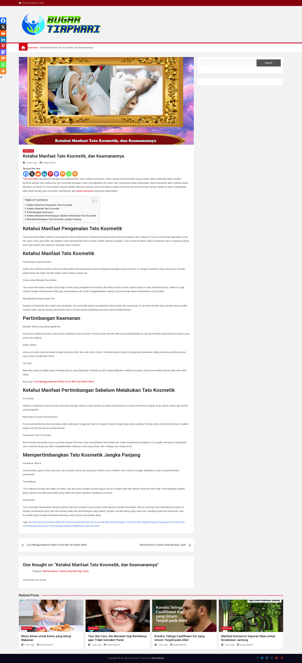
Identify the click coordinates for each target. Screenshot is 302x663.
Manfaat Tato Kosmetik (92, 522)
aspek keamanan (85, 191)
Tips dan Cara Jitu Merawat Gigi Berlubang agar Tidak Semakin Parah (117, 638)
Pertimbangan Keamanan (40, 212)
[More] (75, 174)
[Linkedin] (44, 174)
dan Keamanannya (38, 522)
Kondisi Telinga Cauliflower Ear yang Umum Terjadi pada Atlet (179, 638)
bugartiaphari (49, 162)
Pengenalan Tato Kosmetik (171, 522)
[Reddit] (38, 174)
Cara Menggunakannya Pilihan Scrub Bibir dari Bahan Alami (64, 381)
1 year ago (29, 644)
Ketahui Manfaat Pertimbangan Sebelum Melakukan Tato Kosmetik (61, 215)
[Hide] (1, 77)
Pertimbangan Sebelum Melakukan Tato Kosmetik (74, 526)
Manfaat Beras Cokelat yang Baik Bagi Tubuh (163, 544)
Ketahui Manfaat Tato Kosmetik (43, 208)
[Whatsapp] (69, 174)
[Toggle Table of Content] (92, 200)
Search (268, 62)
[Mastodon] (56, 174)
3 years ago (31, 162)
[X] (32, 174)
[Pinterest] (50, 174)
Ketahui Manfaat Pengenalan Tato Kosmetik (49, 205)
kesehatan (28, 151)
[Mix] (62, 174)
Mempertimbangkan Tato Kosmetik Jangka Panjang (54, 219)
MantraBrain (158, 658)
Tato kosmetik (30, 178)
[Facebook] (26, 174)
